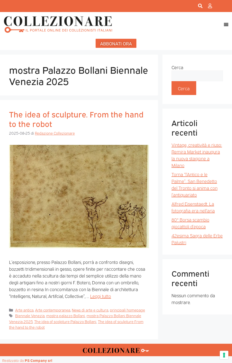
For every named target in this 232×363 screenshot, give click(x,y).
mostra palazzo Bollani (65, 315)
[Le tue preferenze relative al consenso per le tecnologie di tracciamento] (224, 355)
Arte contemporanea (52, 309)
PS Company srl (38, 360)
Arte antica (24, 309)
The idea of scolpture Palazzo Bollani (65, 321)
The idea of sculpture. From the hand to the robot (76, 118)
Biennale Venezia (30, 315)
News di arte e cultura (90, 309)
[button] (226, 24)
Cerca (177, 67)
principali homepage (127, 309)
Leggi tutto (100, 296)
